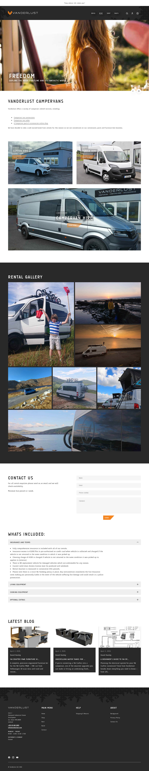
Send (107, 518)
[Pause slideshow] (139, 91)
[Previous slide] (133, 91)
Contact (44, 730)
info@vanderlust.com (15, 727)
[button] (109, 12)
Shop (43, 718)
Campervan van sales (22, 120)
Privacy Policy (115, 718)
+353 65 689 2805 (13, 725)
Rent (43, 722)
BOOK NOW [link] (18, 157)
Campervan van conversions (24, 117)
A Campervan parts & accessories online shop (31, 123)
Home (43, 713)
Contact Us (114, 722)
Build (43, 726)
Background (114, 713)
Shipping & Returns (82, 713)
